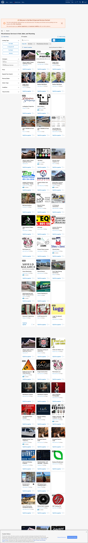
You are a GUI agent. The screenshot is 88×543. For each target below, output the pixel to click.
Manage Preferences (61, 537)
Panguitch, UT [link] (40, 108)
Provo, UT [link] (54, 65)
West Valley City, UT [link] (41, 185)
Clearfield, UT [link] (40, 465)
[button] (18, 61)
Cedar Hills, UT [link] (40, 208)
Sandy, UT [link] (54, 274)
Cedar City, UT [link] (25, 65)
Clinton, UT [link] (54, 185)
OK (86, 531)
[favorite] (32, 69)
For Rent (11, 50)
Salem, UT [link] (24, 296)
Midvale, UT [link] (25, 318)
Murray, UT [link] (25, 108)
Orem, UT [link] (54, 163)
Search (7, 31)
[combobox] (10, 61)
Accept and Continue (72, 537)
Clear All (24, 44)
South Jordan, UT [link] (40, 229)
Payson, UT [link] (39, 487)
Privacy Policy (5, 540)
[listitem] (28, 60)
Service (11, 53)
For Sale (11, 43)
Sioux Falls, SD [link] (55, 508)
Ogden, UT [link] (39, 162)
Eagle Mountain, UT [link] (56, 208)
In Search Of (11, 47)
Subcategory (4, 64)
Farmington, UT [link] (25, 374)
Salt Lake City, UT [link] (55, 131)
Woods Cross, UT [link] (26, 185)
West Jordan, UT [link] (26, 230)
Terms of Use (44, 538)
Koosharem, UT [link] (25, 207)
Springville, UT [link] (25, 442)
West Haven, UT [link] (40, 86)
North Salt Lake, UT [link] (41, 64)
